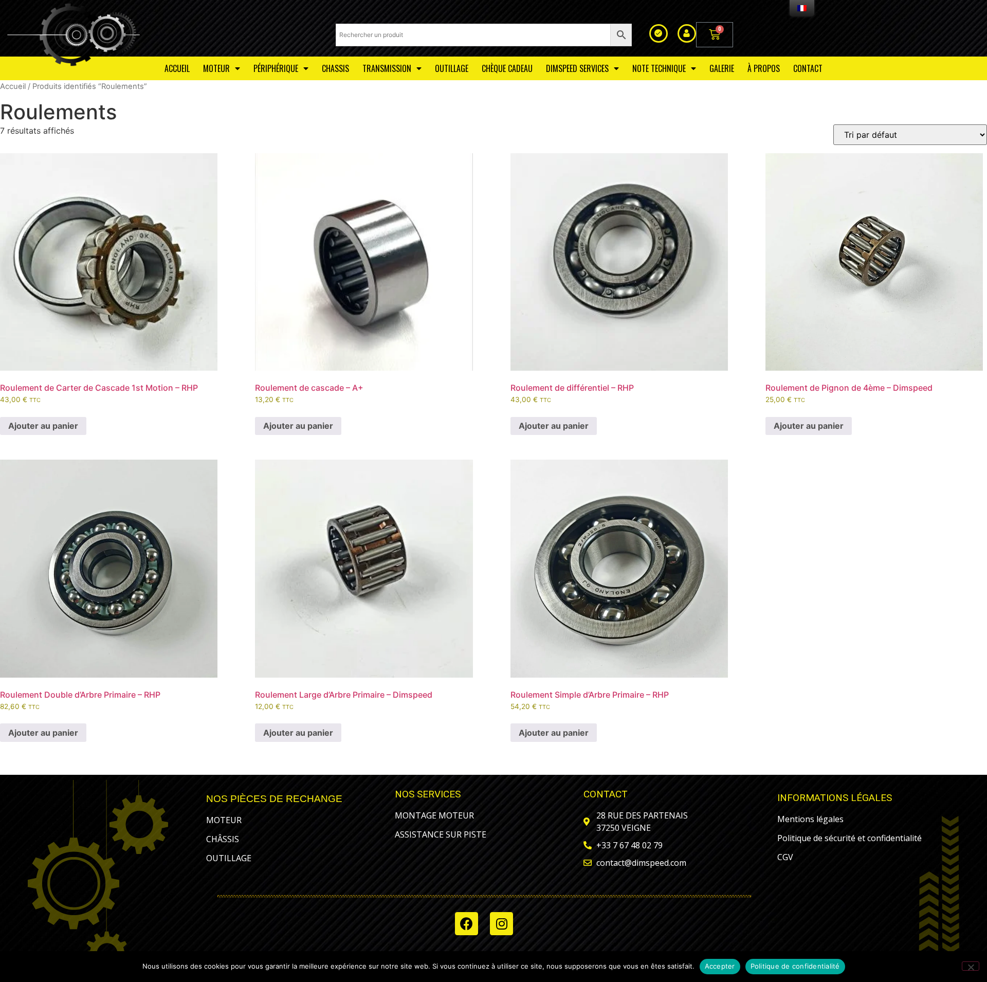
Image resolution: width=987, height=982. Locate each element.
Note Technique (659, 68)
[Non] (970, 966)
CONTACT (807, 68)
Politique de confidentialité (795, 966)
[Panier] (714, 34)
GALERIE (721, 68)
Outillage (451, 68)
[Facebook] (466, 923)
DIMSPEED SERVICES (577, 68)
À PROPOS (763, 68)
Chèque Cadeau (507, 68)
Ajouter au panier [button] (43, 426)
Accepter (720, 966)
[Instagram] (501, 923)
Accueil (13, 86)
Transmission (386, 68)
